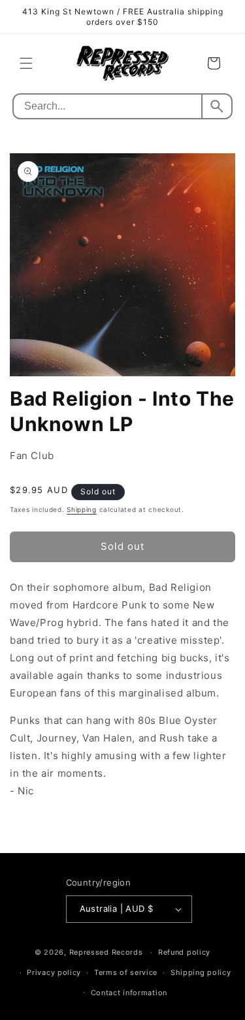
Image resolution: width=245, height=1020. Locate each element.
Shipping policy (201, 972)
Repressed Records (106, 952)
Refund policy (184, 952)
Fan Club (32, 455)
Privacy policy (54, 972)
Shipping (82, 509)
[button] (26, 63)
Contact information (129, 992)
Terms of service (125, 972)
